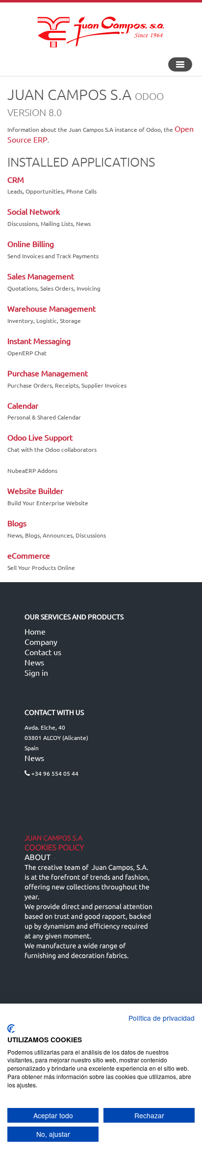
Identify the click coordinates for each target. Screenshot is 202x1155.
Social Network (33, 211)
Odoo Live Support (40, 437)
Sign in (36, 672)
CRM (15, 179)
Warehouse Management (51, 308)
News (34, 662)
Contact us (43, 652)
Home (35, 631)
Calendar (22, 405)
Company (41, 641)
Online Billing (30, 243)
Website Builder (35, 490)
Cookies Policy (54, 847)
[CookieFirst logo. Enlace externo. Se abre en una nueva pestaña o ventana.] (11, 1028)
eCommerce (28, 555)
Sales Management (40, 276)
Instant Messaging (39, 340)
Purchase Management (47, 373)
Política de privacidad (161, 1018)
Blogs (16, 523)
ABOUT (37, 857)
